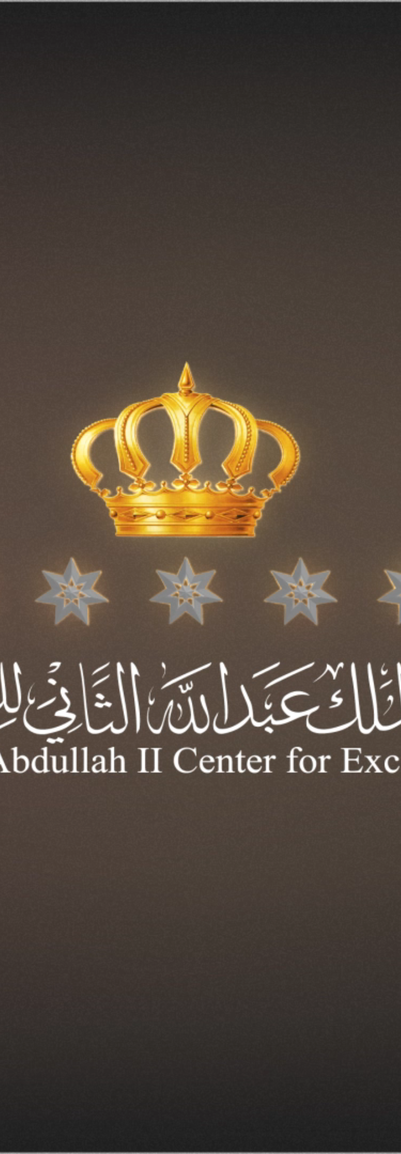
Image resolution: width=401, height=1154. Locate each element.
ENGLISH (38, 23)
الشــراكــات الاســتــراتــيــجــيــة (285, 24)
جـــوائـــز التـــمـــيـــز (337, 24)
